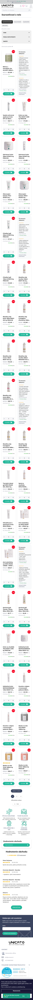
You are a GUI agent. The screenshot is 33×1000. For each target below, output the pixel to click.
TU (24, 987)
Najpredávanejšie (7, 22)
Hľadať (29, 10)
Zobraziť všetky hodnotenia (22, 93)
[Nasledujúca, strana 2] (16, 796)
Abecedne (5, 25)
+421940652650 (9, 960)
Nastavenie (16, 991)
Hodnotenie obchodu (16, 851)
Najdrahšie (26, 22)
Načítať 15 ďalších (17, 791)
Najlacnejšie (17, 22)
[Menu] (31, 6)
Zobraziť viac (16, 907)
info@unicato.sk (9, 957)
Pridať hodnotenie (9, 845)
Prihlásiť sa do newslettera (10, 933)
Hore (18, 804)
